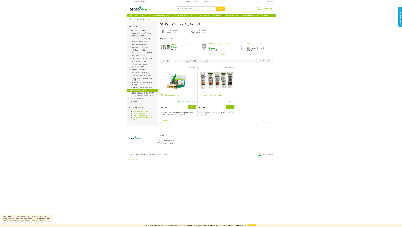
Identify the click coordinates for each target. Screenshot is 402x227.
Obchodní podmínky (140, 116)
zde (245, 225)
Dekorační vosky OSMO (140, 47)
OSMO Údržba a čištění (138, 90)
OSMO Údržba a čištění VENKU (142, 96)
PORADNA (133, 101)
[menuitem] (137, 15)
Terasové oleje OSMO (139, 64)
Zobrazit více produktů (215, 55)
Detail (192, 107)
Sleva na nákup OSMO (190, 2)
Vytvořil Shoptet (267, 154)
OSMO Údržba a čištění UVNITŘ (143, 93)
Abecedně (204, 61)
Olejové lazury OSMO (139, 61)
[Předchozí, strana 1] (267, 121)
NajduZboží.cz (134, 160)
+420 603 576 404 (167, 143)
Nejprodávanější (190, 61)
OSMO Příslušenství (137, 99)
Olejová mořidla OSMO (140, 41)
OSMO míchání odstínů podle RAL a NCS (144, 79)
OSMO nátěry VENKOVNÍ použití (143, 58)
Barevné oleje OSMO (139, 44)
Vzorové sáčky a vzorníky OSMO (141, 87)
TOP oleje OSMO (138, 36)
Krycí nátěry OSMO (139, 67)
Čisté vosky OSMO (138, 50)
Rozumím (252, 225)
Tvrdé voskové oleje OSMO (141, 39)
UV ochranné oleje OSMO (141, 72)
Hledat (220, 9)
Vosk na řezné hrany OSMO (142, 75)
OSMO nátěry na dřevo (138, 30)
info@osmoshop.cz (167, 140)
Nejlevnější (166, 61)
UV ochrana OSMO (138, 56)
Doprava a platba (209, 2)
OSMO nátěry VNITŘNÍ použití (142, 33)
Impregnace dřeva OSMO (141, 70)
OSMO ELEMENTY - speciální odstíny (142, 83)
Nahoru (166, 121)
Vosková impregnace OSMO (142, 53)
